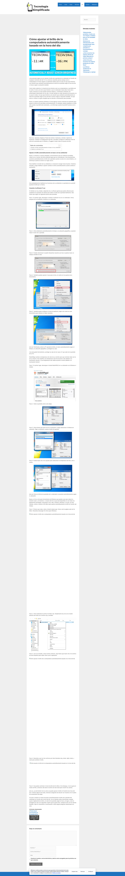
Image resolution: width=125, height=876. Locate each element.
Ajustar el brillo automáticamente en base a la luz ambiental (45, 147)
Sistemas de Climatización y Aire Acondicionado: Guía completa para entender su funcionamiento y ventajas (88, 46)
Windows (77, 4)
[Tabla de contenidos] (59, 146)
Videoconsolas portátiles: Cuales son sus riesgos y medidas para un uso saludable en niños (89, 36)
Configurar (90, 871)
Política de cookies (56, 872)
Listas (65, 4)
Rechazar (83, 871)
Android (87, 4)
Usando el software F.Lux (37, 149)
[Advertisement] (53, 24)
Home (60, 4)
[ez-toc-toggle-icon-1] (58, 145)
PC (82, 4)
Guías (71, 4)
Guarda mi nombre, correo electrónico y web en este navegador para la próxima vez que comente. (53, 859)
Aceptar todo (75, 871)
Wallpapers (94, 4)
